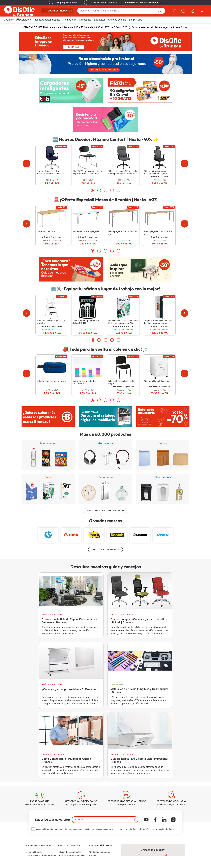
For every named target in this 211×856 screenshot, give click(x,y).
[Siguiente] (184, 163)
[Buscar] (160, 11)
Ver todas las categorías (103, 510)
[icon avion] (134, 819)
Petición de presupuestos (69, 852)
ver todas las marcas (105, 549)
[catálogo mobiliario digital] (105, 416)
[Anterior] (26, 163)
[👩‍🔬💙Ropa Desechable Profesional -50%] (105, 64)
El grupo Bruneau (34, 852)
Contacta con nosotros (100, 852)
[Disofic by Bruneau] (105, 41)
